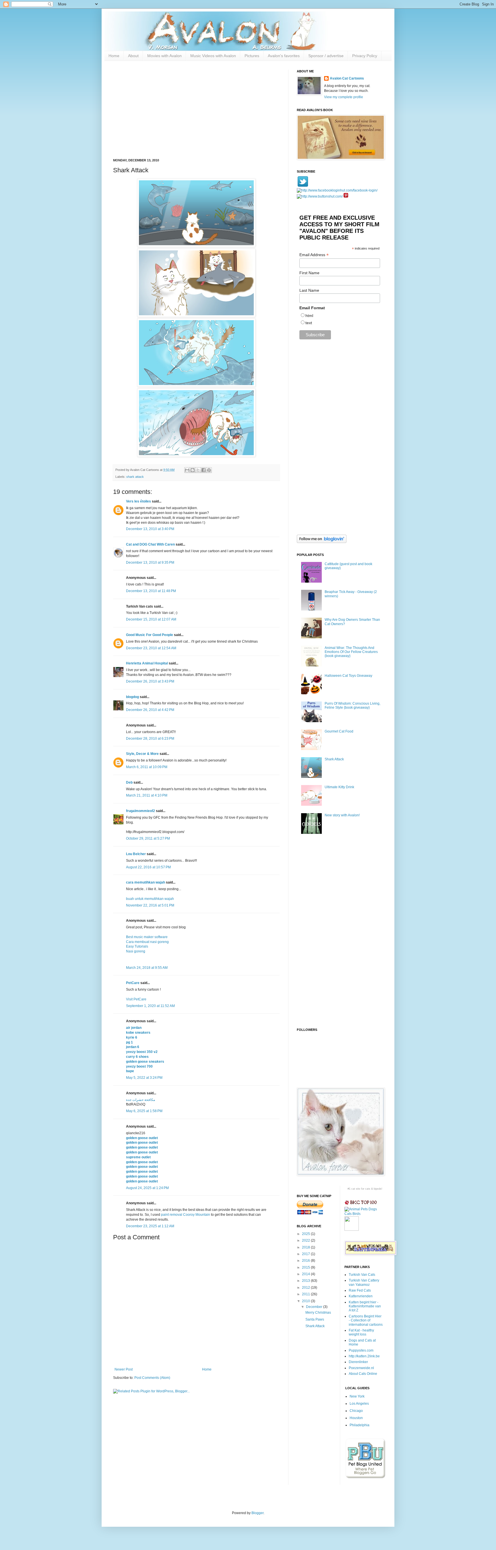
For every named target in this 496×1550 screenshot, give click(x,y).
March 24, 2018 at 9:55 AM (147, 968)
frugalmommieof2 (140, 811)
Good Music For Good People (149, 635)
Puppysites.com (361, 1350)
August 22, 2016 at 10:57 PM (148, 867)
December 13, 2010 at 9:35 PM (150, 563)
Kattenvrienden (361, 1296)
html (309, 315)
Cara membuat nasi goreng (147, 942)
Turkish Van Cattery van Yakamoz (364, 1282)
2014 (306, 1274)
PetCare (133, 983)
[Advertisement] (196, 109)
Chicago (356, 1411)
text (308, 322)
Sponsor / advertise (326, 55)
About (133, 55)
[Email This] (187, 470)
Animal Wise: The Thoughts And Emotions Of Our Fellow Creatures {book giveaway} (351, 652)
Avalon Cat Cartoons (347, 78)
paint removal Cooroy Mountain (185, 1215)
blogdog (132, 697)
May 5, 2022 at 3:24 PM (144, 1078)
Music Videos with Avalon (213, 55)
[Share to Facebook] (203, 470)
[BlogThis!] (192, 470)
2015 (306, 1267)
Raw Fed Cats (360, 1290)
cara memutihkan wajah (145, 882)
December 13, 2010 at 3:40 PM (150, 529)
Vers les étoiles (138, 501)
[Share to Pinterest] (209, 470)
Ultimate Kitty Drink (339, 787)
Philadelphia (359, 1425)
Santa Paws (314, 1319)
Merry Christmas (318, 1313)
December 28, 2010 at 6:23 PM (150, 739)
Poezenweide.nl (361, 1368)
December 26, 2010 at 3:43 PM (150, 681)
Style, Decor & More (142, 754)
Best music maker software (147, 937)
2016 (306, 1261)
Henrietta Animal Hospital (147, 663)
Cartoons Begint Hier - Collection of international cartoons (366, 1320)
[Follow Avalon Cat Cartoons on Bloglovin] (321, 542)
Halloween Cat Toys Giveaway (348, 676)
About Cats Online (363, 1374)
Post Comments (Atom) (152, 1378)
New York (357, 1396)
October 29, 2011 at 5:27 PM (148, 838)
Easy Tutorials (137, 946)
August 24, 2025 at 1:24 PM (147, 1188)
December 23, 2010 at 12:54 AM (151, 648)
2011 (306, 1294)
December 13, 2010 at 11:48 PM (151, 591)
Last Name (309, 290)
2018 (306, 1247)
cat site (355, 1188)
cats (367, 1188)
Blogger (257, 1513)
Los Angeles (359, 1404)
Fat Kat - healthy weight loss (361, 1332)
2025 (306, 1234)
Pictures (252, 55)
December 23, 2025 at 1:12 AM (150, 1226)
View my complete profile (343, 97)
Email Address (314, 255)
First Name (309, 272)
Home (113, 55)
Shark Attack (334, 759)
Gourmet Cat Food (339, 731)
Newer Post (124, 1369)
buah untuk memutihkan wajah (150, 899)
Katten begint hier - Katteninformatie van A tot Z (365, 1306)
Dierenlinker (358, 1362)
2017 (306, 1254)
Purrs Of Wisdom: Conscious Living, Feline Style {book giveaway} (352, 705)
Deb (129, 782)
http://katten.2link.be (364, 1356)
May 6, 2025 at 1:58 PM (144, 1111)
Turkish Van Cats (362, 1275)
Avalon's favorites (284, 55)
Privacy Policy (364, 55)
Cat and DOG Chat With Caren (150, 544)
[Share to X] (198, 470)
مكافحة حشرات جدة (140, 1100)
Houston (356, 1418)
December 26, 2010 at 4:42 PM (150, 710)
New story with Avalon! (342, 815)
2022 (306, 1240)
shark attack (135, 476)
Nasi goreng (135, 951)
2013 (306, 1281)
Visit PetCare (136, 999)
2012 (306, 1288)
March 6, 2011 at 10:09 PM (146, 767)
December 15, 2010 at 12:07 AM (151, 619)
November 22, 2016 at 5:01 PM (150, 905)
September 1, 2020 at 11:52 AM (150, 1006)
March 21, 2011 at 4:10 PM (146, 795)
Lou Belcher (136, 854)
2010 (306, 1301)
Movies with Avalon (164, 55)
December (314, 1307)
